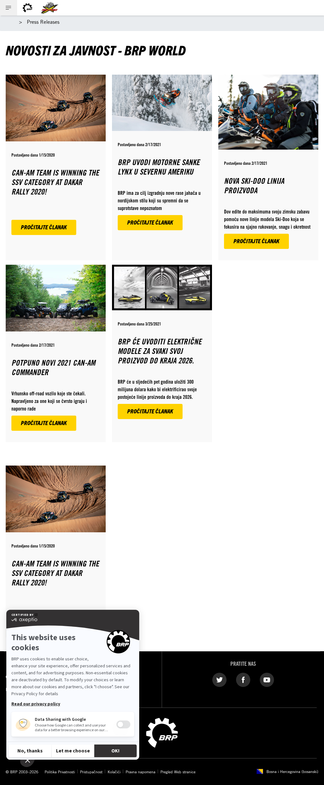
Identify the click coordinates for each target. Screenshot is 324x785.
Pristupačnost (91, 771)
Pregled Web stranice (178, 771)
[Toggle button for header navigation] (8, 7)
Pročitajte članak (44, 227)
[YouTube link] (267, 680)
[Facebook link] (243, 680)
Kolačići (114, 771)
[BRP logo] (27, 7)
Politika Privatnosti (60, 771)
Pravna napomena (140, 771)
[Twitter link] (219, 680)
